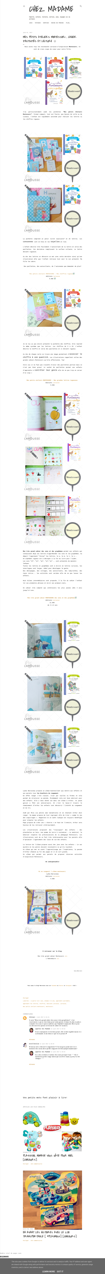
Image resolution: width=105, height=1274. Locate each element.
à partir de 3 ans (37, 1001)
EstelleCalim (34, 1044)
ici (66, 956)
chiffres (42, 1003)
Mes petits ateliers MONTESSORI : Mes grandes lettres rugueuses (52, 380)
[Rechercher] (81, 6)
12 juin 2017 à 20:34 (47, 1044)
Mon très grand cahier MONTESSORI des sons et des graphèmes (51, 598)
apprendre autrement (63, 1001)
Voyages (38, 23)
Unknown (32, 1017)
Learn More (48, 1271)
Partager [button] (26, 998)
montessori (49, 1006)
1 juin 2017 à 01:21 (42, 1017)
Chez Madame (51, 9)
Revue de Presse (57, 23)
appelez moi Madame (42, 1029)
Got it (60, 1271)
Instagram (68, 985)
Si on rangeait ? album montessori (52, 871)
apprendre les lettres (30, 1003)
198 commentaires (36, 1164)
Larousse (56, 276)
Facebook (54, 985)
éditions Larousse (53, 1003)
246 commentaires (36, 1240)
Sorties (46, 23)
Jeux (30, 23)
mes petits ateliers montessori (34, 1006)
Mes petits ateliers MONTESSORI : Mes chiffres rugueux (51, 274)
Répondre (32, 1039)
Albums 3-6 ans (50, 1001)
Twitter (61, 985)
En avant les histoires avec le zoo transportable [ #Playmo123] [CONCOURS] (50, 1234)
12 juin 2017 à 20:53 (58, 1029)
